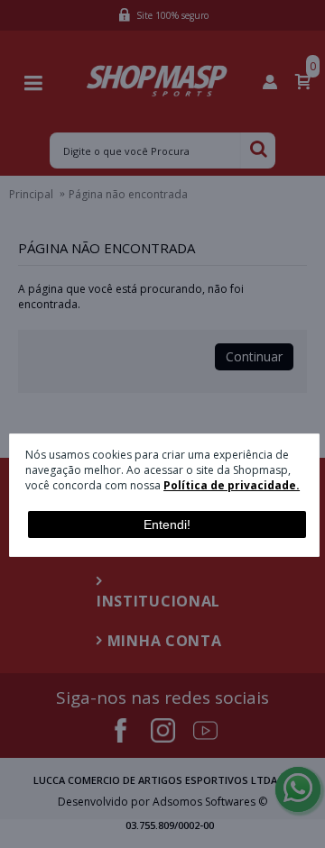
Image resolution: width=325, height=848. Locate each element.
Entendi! (167, 524)
